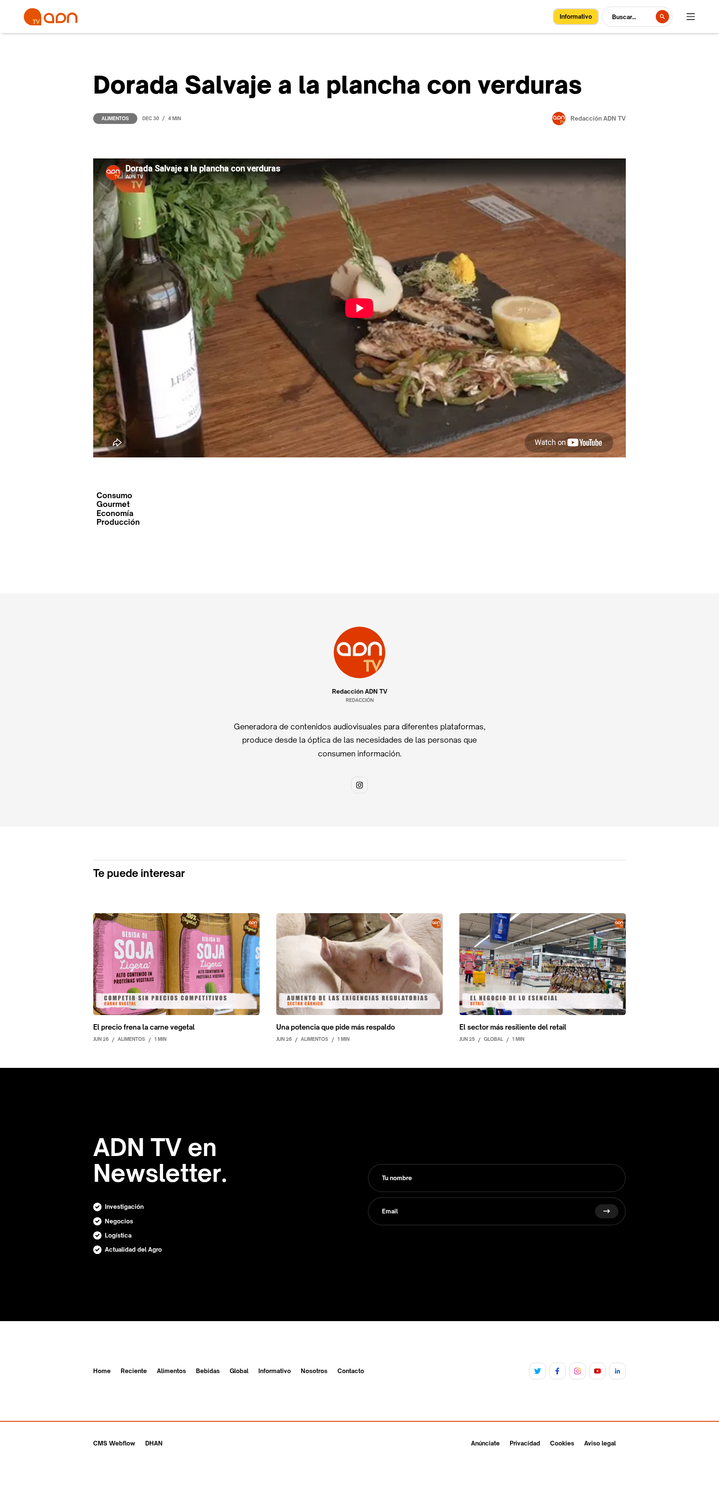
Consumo (114, 495)
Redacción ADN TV (359, 691)
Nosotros (314, 1371)
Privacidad (525, 1443)
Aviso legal (600, 1443)
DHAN (154, 1443)
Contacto (350, 1371)
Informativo (274, 1371)
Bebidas (208, 1371)
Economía (115, 513)
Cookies (562, 1443)
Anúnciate (485, 1443)
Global (239, 1371)
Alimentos (115, 118)
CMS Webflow (114, 1443)
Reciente (134, 1371)
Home (102, 1371)
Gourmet (113, 504)
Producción (118, 522)
